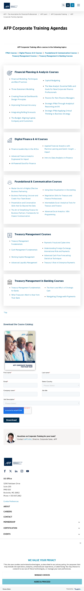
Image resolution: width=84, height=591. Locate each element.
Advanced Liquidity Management (24, 263)
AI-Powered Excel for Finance (23, 163)
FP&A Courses (11, 53)
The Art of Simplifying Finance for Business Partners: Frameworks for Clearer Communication (25, 213)
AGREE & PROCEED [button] (42, 581)
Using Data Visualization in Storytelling (60, 190)
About (7, 506)
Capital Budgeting (52, 80)
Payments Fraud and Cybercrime (57, 243)
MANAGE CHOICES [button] (42, 575)
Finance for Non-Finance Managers (60, 98)
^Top (5, 313)
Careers (8, 511)
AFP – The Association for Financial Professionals (20, 14)
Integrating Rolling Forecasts (23, 112)
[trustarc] (78, 589)
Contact (8, 517)
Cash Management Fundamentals (24, 250)
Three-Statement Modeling (22, 89)
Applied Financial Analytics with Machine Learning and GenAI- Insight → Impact (60, 149)
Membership (9, 522)
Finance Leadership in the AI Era (24, 149)
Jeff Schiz (28, 439)
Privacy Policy (7, 589)
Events (7, 534)
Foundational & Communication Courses (61, 53)
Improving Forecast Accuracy (23, 105)
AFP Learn (43, 14)
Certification (10, 528)
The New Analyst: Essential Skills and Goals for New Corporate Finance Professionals (60, 89)
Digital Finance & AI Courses (30, 53)
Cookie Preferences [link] (11, 501)
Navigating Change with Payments (61, 296)
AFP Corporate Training (59, 14)
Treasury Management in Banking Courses (56, 56)
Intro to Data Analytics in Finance (59, 158)
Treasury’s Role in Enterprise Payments (59, 263)
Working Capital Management (23, 257)
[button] (80, 542)
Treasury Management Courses (24, 56)
